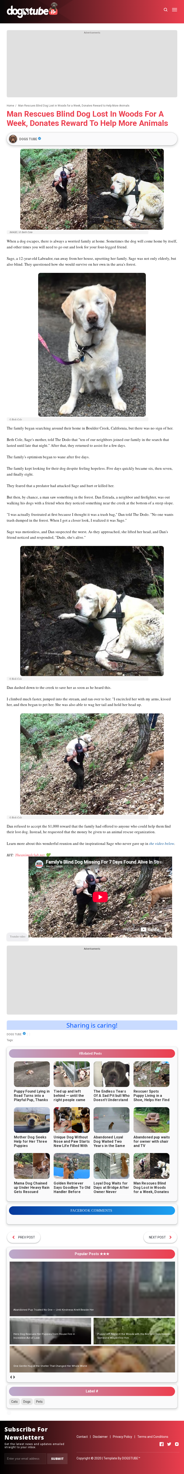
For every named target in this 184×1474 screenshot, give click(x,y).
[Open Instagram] (177, 1444)
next (14, 1377)
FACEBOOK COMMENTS (91, 1210)
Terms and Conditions (152, 1436)
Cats (14, 1401)
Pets (39, 1401)
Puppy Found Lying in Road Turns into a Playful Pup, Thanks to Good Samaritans (32, 1097)
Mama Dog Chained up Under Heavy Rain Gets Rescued (31, 1187)
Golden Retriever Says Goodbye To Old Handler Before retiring (72, 1189)
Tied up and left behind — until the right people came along (69, 1097)
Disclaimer (100, 1436)
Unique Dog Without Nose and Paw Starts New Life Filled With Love (72, 1143)
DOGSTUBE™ (131, 1458)
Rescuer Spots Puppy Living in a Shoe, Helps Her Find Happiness (151, 1097)
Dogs (27, 1401)
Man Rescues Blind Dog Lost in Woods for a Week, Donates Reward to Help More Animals (152, 1191)
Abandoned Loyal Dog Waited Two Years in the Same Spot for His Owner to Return (110, 1145)
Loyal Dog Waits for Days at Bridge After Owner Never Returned (111, 1189)
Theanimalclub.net (30, 854)
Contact (82, 1436)
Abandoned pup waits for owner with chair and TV (152, 1141)
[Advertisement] (92, 65)
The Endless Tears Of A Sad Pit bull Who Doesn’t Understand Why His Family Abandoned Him (112, 1100)
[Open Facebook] (161, 1444)
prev (10, 1377)
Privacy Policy (122, 1436)
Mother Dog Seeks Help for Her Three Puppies (30, 1141)
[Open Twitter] (169, 1444)
